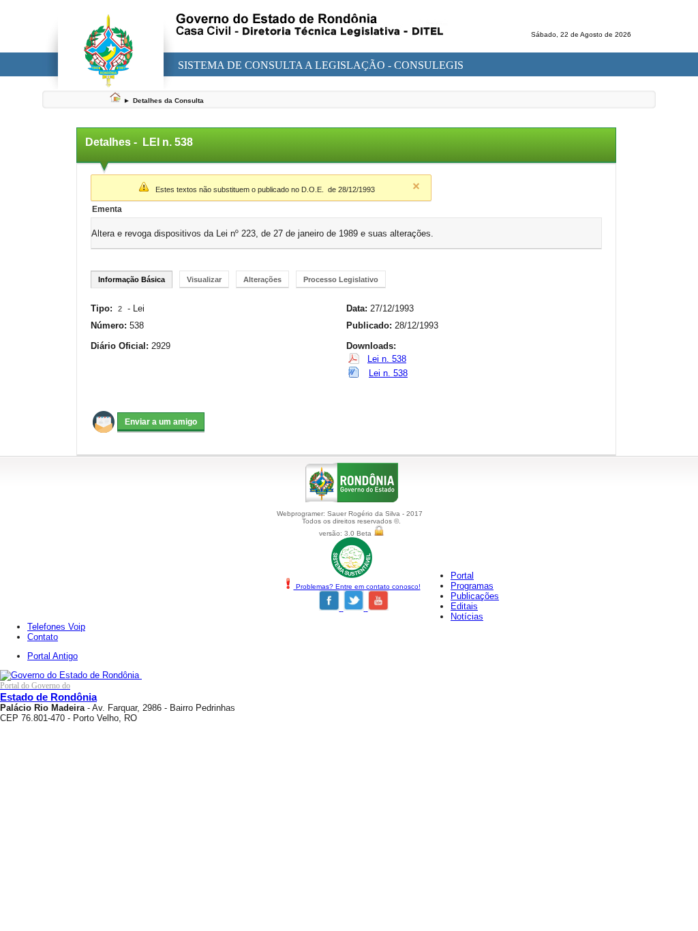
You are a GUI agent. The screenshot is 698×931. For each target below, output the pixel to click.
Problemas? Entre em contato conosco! (357, 586)
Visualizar (204, 279)
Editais (464, 606)
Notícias (467, 616)
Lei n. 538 (386, 359)
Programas (472, 586)
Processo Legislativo (340, 279)
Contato (42, 637)
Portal (462, 575)
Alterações (262, 279)
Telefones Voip (56, 627)
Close (416, 186)
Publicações (475, 596)
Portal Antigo (52, 656)
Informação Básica (131, 279)
